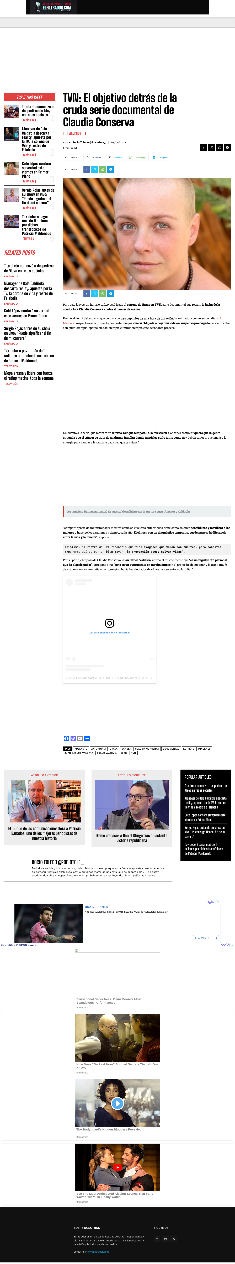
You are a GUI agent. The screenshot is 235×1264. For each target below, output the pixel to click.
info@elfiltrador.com (97, 1251)
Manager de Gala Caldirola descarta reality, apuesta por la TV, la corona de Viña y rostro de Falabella (36, 139)
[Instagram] (165, 1239)
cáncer (126, 749)
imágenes (204, 749)
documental (171, 749)
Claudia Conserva (147, 749)
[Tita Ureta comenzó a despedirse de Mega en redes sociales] (11, 111)
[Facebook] (203, 147)
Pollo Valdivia (107, 753)
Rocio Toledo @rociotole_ (88, 142)
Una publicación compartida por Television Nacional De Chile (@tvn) (112, 678)
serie (124, 753)
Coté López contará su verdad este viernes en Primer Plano (36, 169)
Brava (114, 749)
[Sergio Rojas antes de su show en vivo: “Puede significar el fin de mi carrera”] (11, 195)
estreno (188, 749)
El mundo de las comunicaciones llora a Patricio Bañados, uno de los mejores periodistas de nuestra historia (44, 833)
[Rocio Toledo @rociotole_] (19, 868)
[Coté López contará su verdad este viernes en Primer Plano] (11, 168)
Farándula (28, 120)
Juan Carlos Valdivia (79, 753)
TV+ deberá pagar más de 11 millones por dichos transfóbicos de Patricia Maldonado (36, 225)
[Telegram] (227, 147)
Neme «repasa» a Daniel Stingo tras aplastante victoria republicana (131, 838)
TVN (133, 753)
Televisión (28, 238)
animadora (98, 749)
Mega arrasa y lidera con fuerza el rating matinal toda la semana (29, 376)
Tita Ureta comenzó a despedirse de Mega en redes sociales (38, 110)
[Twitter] (211, 147)
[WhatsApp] (219, 147)
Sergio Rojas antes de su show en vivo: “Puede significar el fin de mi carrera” (38, 196)
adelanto (81, 749)
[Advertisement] (117, 53)
